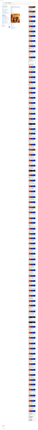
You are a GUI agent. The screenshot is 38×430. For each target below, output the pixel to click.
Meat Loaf (12, 8)
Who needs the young (13, 28)
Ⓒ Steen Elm (4, 428)
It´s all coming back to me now (5, 9)
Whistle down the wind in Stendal (5, 21)
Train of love (12, 23)
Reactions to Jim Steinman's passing (5, 18)
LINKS (15, 4)
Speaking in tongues (13, 27)
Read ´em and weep (4, 11)
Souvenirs (12, 26)
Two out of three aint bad (4, 10)
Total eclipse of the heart (4, 7)
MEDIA (13, 4)
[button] (19, 18)
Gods (11, 24)
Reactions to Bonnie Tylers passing (5, 17)
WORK (7, 4)
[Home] (4, 2)
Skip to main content (2, 0)
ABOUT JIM (4, 4)
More (11, 25)
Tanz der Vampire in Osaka (4, 20)
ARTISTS (10, 4)
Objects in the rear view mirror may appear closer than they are (5, 12)
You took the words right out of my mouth (6, 13)
